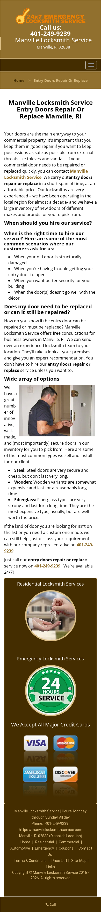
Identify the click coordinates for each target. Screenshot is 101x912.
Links (50, 867)
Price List (59, 861)
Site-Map (78, 861)
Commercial (69, 842)
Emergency (44, 848)
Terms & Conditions (30, 861)
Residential (44, 842)
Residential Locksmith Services (50, 584)
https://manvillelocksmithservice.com (50, 830)
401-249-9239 (50, 33)
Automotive (20, 848)
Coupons (66, 848)
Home (18, 80)
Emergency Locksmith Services (50, 658)
